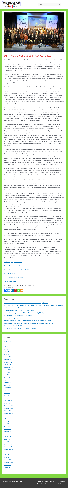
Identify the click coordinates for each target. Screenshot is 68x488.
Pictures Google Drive (10, 281)
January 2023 (7, 429)
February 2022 (8, 444)
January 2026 (7, 357)
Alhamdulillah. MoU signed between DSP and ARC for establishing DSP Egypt (24, 313)
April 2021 (6, 454)
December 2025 (8, 359)
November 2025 (8, 362)
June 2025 (7, 372)
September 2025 (8, 367)
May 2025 (6, 375)
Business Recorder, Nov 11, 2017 (12, 266)
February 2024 (8, 400)
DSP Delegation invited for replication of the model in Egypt (20, 315)
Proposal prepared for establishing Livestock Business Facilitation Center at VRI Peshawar (28, 320)
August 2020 (7, 470)
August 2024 (7, 387)
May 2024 (6, 395)
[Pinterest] (15, 290)
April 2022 (6, 441)
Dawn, (6, 277)
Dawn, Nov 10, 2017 (9, 273)
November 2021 (8, 447)
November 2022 (8, 434)
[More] (21, 290)
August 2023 (7, 416)
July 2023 (6, 418)
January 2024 (7, 403)
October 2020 (7, 465)
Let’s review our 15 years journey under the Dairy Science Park (20, 328)
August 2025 (7, 369)
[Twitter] (8, 290)
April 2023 (6, 423)
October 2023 (7, 411)
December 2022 (8, 431)
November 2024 (8, 382)
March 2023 (7, 426)
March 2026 (7, 354)
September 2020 (8, 467)
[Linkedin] (12, 290)
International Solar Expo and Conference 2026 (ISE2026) (19, 310)
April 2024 (6, 398)
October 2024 (7, 385)
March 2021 (7, 457)
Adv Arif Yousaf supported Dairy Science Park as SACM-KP (20, 318)
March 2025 (7, 377)
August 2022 (7, 439)
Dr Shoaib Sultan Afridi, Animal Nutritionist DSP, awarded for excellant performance (26, 303)
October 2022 (7, 436)
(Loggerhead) (11, 277)
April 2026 (6, 351)
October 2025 (7, 364)
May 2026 (6, 349)
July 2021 (6, 452)
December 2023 (8, 405)
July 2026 (6, 344)
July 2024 (6, 390)
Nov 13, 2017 (19, 277)
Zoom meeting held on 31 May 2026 (13, 325)
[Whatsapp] (18, 290)
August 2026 (7, 341)
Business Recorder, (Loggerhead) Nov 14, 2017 (16, 269)
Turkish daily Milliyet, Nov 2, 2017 (13, 262)
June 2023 (7, 421)
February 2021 (8, 459)
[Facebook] (5, 290)
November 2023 (8, 408)
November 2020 (8, 462)
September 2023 (8, 413)
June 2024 (7, 393)
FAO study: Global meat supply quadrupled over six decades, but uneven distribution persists (28, 323)
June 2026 (7, 346)
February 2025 (8, 380)
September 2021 (8, 449)
